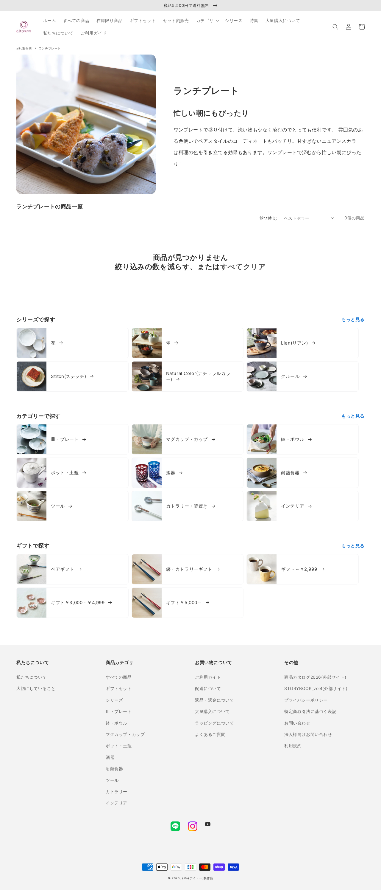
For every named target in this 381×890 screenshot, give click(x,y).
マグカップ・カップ (125, 734)
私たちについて (31, 677)
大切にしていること (35, 688)
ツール (112, 780)
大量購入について (212, 711)
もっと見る (353, 319)
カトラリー (116, 791)
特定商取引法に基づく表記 (310, 711)
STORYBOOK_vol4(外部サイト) (316, 688)
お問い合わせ (297, 722)
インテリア (116, 802)
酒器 (110, 757)
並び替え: (268, 218)
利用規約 (293, 745)
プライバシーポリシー (306, 700)
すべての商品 (119, 677)
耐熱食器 (114, 768)
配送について (208, 688)
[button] (335, 26)
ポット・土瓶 (119, 745)
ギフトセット (119, 688)
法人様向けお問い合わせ (308, 734)
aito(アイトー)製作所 (197, 878)
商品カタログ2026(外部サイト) (315, 677)
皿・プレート (119, 711)
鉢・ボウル (116, 722)
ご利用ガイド (208, 677)
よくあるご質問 (210, 734)
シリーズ (114, 700)
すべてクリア (243, 266)
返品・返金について (214, 700)
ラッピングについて (214, 722)
